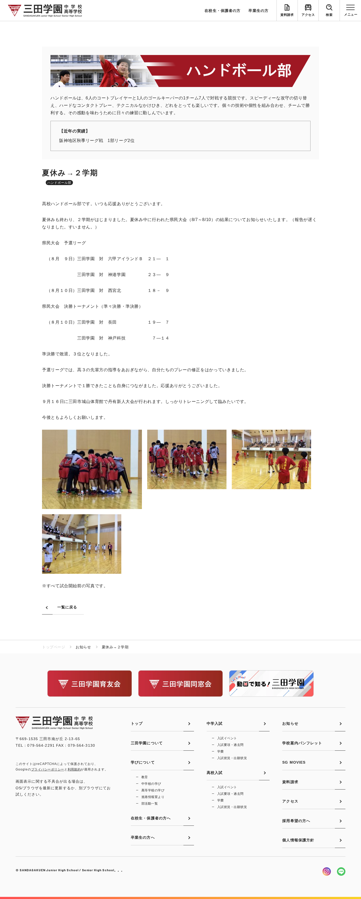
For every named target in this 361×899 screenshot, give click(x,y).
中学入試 (215, 723)
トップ (137, 723)
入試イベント (227, 738)
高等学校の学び (152, 790)
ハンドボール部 (59, 183)
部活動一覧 (149, 803)
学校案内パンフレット (302, 743)
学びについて (143, 762)
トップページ (53, 647)
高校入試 (215, 772)
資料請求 (287, 15)
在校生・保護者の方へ (151, 818)
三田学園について (147, 743)
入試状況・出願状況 (232, 758)
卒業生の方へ (143, 837)
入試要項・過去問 (230, 745)
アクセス (308, 15)
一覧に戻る (67, 607)
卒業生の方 (258, 10)
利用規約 (74, 769)
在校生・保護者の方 (222, 10)
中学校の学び (151, 784)
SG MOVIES (294, 762)
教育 (144, 777)
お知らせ (290, 723)
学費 (220, 751)
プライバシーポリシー (47, 769)
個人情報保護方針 (298, 840)
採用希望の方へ (296, 821)
